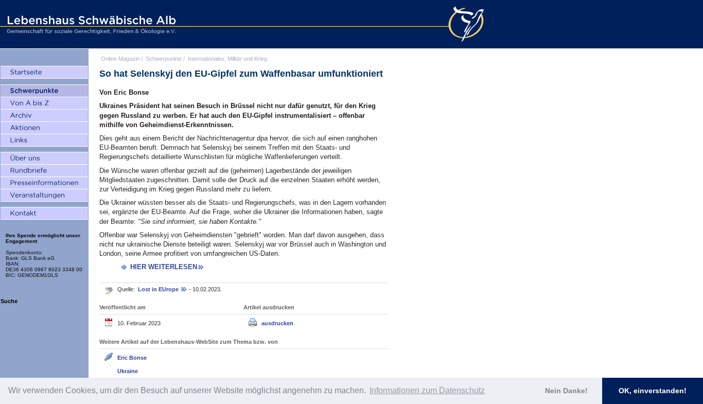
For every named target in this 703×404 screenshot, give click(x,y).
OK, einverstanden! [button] (653, 391)
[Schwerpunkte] (44, 91)
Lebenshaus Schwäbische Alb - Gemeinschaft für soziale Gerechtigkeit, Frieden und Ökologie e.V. (90, 24)
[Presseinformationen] (44, 183)
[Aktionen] (44, 128)
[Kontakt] (44, 213)
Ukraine (127, 371)
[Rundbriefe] (44, 171)
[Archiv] (44, 116)
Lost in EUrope (159, 289)
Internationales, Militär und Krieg (227, 59)
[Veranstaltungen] (44, 195)
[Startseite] (44, 72)
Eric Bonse (132, 358)
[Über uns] (44, 158)
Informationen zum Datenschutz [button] (427, 390)
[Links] (44, 140)
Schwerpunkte (164, 59)
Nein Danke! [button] (566, 391)
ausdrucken (277, 323)
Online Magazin (120, 59)
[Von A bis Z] (44, 103)
